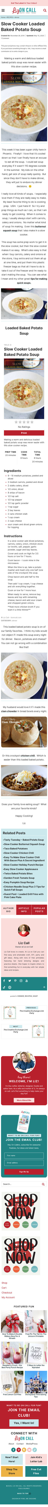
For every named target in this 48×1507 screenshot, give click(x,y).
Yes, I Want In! (24, 1423)
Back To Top (22, 1493)
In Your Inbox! (24, 3)
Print (24, 433)
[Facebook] (13, 1450)
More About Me (24, 1100)
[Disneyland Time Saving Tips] (36, 1392)
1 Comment (5, 38)
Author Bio (8, 910)
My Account (8, 1297)
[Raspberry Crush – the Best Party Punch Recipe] (12, 1363)
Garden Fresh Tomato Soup (19, 878)
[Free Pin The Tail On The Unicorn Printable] (36, 1331)
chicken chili (28, 755)
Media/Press (32, 1444)
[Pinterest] (19, 1450)
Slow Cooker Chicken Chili (19, 853)
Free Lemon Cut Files (12, 1394)
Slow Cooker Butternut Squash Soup (24, 844)
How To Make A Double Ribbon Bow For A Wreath (12, 1336)
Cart (4, 1287)
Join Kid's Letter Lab (36, 1459)
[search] (45, 10)
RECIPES (28, 996)
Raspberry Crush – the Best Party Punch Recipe (12, 1366)
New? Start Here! (11, 1459)
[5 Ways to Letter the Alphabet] (36, 1363)
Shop (4, 1282)
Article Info (24, 910)
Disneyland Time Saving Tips (35, 1395)
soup (35, 996)
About (11, 1444)
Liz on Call (24, 11)
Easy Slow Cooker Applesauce (21, 869)
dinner (21, 996)
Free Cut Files (36, 1471)
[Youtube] (29, 1450)
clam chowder (9, 711)
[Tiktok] (35, 1450)
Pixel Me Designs (28, 1499)
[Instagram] (24, 1450)
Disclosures (24, 1488)
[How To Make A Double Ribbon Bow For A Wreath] (12, 1331)
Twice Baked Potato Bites (18, 873)
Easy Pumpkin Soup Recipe (19, 882)
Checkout (7, 1292)
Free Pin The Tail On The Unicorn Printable (35, 1335)
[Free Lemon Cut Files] (12, 1392)
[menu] (3, 10)
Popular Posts (39, 910)
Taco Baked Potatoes (16, 848)
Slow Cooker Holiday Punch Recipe (23, 864)
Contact (20, 1444)
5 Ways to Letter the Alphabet (35, 1366)
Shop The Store (11, 1471)
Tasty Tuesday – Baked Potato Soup (24, 839)
